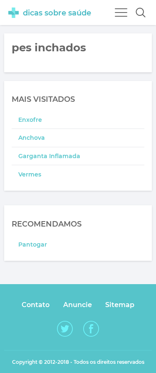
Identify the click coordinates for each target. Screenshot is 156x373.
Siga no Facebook (91, 329)
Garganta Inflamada (49, 156)
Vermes (29, 174)
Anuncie (77, 305)
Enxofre (30, 119)
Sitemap (119, 305)
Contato (36, 305)
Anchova (31, 137)
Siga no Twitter (65, 329)
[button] (140, 12)
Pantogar (32, 244)
